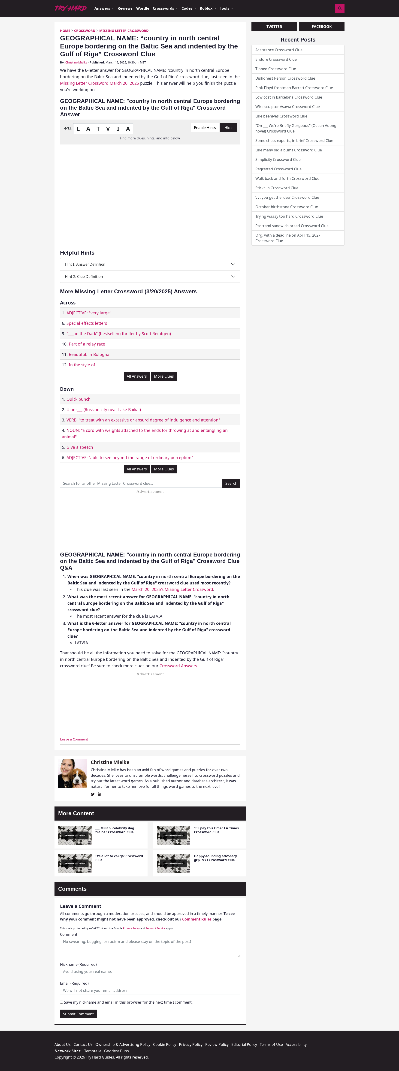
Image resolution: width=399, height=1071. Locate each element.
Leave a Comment (74, 739)
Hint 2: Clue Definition (84, 276)
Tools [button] (225, 8)
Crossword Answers (178, 665)
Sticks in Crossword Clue (276, 187)
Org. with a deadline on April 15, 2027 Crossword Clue (287, 238)
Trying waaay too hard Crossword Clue (289, 216)
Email (74, 983)
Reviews (125, 8)
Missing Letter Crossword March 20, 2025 (99, 83)
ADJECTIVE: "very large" (88, 313)
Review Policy (217, 1044)
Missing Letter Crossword (124, 30)
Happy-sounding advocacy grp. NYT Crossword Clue (215, 858)
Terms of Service (155, 928)
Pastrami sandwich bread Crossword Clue (292, 225)
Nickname (78, 964)
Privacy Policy (131, 928)
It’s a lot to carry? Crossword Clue (119, 858)
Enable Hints (205, 127)
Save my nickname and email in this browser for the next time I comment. (128, 1002)
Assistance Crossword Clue (278, 49)
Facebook (322, 26)
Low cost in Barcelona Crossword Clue (288, 97)
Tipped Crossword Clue (275, 68)
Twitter (274, 26)
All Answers (137, 376)
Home (65, 30)
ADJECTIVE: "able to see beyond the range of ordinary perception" (129, 457)
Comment (68, 934)
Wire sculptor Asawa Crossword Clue (287, 106)
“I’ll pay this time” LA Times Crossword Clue (216, 830)
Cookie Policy (164, 1044)
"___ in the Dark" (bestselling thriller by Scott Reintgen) (118, 333)
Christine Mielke (76, 62)
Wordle (142, 8)
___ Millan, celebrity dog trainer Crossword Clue (114, 830)
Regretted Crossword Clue (278, 168)
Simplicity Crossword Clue (278, 159)
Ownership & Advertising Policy (122, 1044)
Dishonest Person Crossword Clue (285, 78)
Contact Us (83, 1044)
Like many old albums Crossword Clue (288, 150)
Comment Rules (197, 919)
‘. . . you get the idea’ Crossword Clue (287, 197)
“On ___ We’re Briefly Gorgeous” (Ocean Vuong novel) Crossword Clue (295, 128)
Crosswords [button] (164, 8)
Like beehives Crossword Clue (281, 116)
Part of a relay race (87, 344)
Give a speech (79, 447)
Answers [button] (102, 8)
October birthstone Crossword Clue (286, 206)
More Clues (164, 376)
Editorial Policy (244, 1044)
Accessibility (296, 1044)
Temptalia (92, 1050)
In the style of (82, 364)
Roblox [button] (206, 8)
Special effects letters (86, 323)
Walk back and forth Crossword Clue (287, 178)
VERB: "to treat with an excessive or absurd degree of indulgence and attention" (143, 420)
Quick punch (78, 399)
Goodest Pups (116, 1050)
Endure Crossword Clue (276, 59)
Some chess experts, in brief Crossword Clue (294, 140)
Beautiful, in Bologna (89, 354)
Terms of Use (271, 1044)
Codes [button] (187, 8)
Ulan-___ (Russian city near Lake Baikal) (103, 409)
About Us (62, 1044)
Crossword (84, 30)
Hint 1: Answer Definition (85, 264)
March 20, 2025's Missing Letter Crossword (172, 589)
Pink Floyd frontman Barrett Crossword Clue (294, 87)
